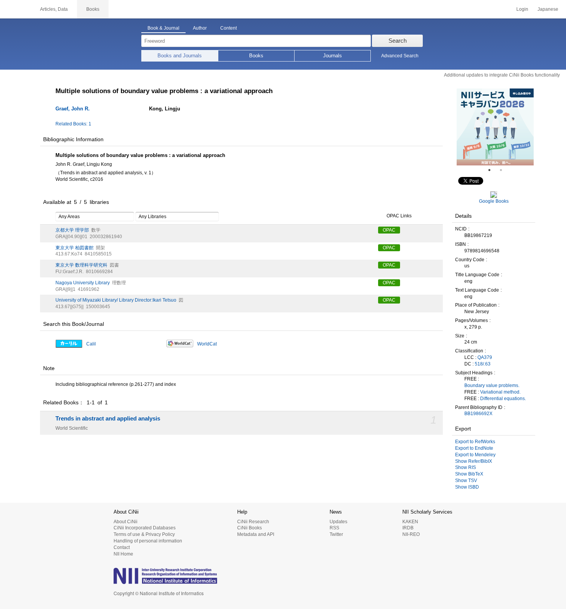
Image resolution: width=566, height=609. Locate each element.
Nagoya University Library (82, 282)
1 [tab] (492, 170)
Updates (338, 521)
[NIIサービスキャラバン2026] (495, 126)
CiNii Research (253, 521)
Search (397, 40)
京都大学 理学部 (72, 230)
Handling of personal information (148, 541)
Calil (91, 344)
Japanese (548, 9)
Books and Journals (179, 55)
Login (522, 9)
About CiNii (125, 521)
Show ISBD (467, 487)
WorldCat (207, 344)
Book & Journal (163, 28)
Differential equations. (503, 398)
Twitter (336, 534)
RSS (334, 528)
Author (200, 28)
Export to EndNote (474, 448)
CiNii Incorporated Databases (145, 528)
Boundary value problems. (491, 385)
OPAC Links (399, 216)
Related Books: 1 (73, 124)
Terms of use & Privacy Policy (144, 534)
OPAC (389, 230)
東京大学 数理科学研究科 (81, 265)
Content (228, 28)
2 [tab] (504, 170)
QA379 (484, 357)
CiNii (15, 9)
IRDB (408, 528)
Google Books (494, 201)
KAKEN (410, 521)
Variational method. (500, 392)
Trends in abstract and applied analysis (107, 418)
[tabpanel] (495, 126)
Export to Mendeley (475, 454)
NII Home (123, 554)
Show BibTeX (469, 474)
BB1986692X (478, 413)
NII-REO (411, 534)
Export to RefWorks (475, 441)
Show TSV (466, 480)
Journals (332, 55)
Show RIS (465, 467)
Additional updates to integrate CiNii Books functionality (502, 75)
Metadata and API (255, 534)
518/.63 (483, 364)
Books (256, 55)
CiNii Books (249, 528)
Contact (122, 547)
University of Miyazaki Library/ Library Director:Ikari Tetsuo (115, 300)
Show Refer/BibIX (473, 461)
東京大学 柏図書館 (74, 247)
